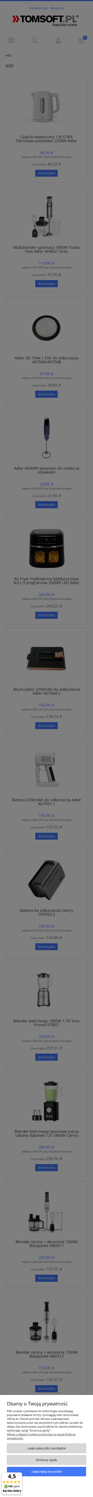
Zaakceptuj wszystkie (46, 1471)
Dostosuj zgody (46, 1460)
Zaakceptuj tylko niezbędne (46, 1448)
